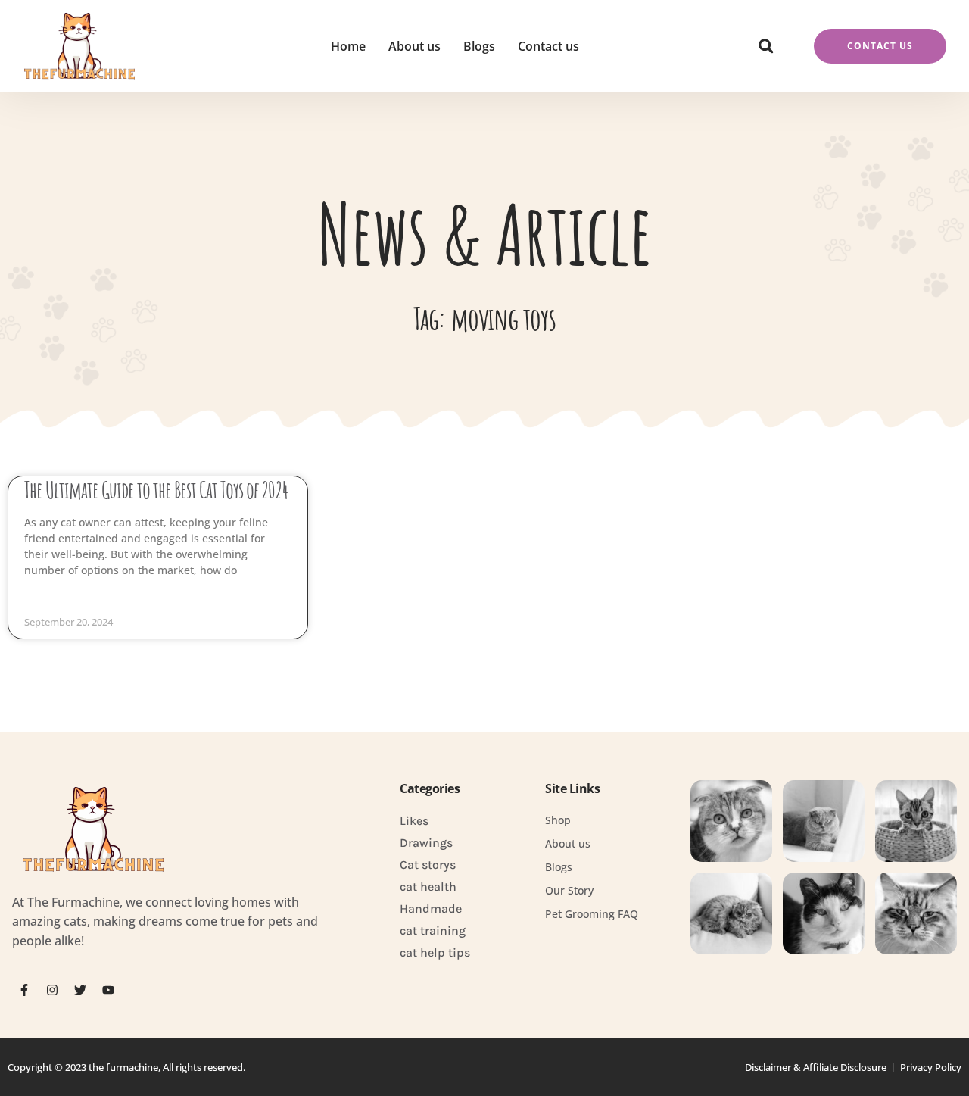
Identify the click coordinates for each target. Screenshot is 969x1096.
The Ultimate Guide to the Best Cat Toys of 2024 (156, 490)
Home (348, 46)
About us (414, 46)
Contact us (548, 46)
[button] (766, 46)
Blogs (479, 46)
